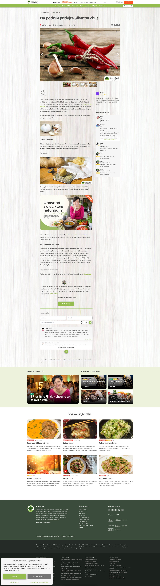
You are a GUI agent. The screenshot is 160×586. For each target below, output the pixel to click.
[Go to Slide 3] (84, 84)
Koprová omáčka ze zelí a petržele (117, 577)
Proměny (75, 5)
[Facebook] (109, 510)
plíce (73, 359)
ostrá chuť (59, 359)
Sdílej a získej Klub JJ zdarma (86, 525)
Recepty (57, 5)
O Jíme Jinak (82, 515)
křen (41, 362)
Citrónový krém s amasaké (115, 576)
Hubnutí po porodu (65, 568)
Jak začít (87, 5)
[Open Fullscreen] (117, 31)
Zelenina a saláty (67, 440)
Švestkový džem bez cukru (91, 559)
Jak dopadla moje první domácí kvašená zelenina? (71, 577)
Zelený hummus (88, 572)
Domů (42, 12)
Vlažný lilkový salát (89, 576)
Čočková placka (104, 120)
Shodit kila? (128, 2)
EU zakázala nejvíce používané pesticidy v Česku (71, 573)
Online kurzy (82, 513)
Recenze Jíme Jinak (84, 519)
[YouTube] (122, 510)
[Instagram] (112, 510)
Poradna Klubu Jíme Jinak (108, 156)
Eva (69, 282)
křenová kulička (72, 235)
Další (105, 2)
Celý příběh (54, 293)
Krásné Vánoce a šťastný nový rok (68, 575)
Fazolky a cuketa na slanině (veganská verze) (94, 570)
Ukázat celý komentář (110, 139)
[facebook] (115, 25)
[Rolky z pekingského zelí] (116, 429)
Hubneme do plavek (67, 2)
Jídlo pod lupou (55, 12)
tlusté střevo (79, 359)
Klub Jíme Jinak (83, 521)
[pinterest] (118, 25)
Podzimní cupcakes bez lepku (116, 559)
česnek (89, 359)
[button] (80, 54)
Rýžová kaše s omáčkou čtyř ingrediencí (118, 570)
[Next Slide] (118, 54)
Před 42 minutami (105, 171)
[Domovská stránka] (32, 2)
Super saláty (93, 2)
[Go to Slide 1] (67, 84)
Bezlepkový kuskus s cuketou (91, 563)
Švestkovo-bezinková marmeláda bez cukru (94, 565)
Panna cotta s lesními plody (116, 565)
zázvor (82, 187)
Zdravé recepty (82, 509)
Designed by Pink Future (68, 536)
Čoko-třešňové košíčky (114, 561)
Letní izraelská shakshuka (90, 569)
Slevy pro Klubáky (83, 523)
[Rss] (119, 510)
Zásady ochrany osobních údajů (39, 582)
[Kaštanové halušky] (116, 464)
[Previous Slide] (42, 54)
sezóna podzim (44, 359)
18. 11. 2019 (52, 328)
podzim (64, 359)
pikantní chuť (52, 359)
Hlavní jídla (30, 440)
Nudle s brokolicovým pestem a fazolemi (118, 572)
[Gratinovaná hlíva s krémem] (44, 429)
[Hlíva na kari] (80, 464)
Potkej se (102, 5)
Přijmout (14, 576)
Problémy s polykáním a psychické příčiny (70, 562)
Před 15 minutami (105, 162)
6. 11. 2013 (55, 343)
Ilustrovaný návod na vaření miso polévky (70, 579)
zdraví (69, 359)
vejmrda (84, 235)
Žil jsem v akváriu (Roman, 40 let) (68, 564)
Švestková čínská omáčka (90, 561)
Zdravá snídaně (84, 2)
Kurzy (63, 5)
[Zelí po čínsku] (80, 429)
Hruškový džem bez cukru (90, 574)
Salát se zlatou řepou (114, 574)
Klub (68, 5)
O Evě (81, 5)
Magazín (94, 5)
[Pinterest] (115, 510)
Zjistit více (87, 274)
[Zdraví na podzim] (44, 464)
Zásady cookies (14, 582)
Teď (101, 118)
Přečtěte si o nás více (53, 519)
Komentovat (88, 339)
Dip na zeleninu (113, 563)
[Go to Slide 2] (76, 84)
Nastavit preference (39, 576)
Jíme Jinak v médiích (84, 517)
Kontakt (81, 527)
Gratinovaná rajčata (89, 567)
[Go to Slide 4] (93, 84)
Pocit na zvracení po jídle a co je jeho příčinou (71, 566)
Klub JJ (76, 2)
